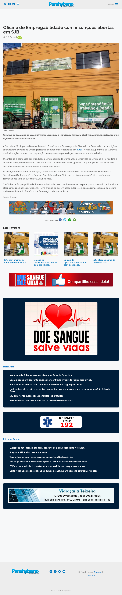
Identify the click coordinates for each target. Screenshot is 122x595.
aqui (79, 150)
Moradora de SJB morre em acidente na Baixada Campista (41, 375)
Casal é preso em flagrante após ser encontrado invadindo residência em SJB (51, 380)
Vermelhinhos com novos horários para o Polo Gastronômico (41, 400)
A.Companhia (65, 591)
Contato (91, 575)
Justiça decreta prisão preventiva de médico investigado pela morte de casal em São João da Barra (60, 390)
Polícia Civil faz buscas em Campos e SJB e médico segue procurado (46, 385)
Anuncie (98, 572)
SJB (19, 37)
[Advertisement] (61, 534)
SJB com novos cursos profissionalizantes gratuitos (36, 396)
